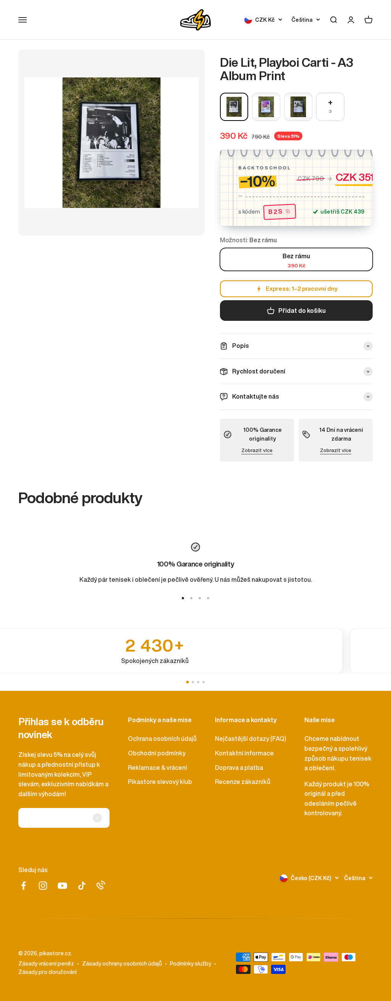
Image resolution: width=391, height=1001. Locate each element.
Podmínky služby (190, 963)
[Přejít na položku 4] (208, 598)
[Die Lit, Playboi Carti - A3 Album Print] (234, 107)
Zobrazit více (257, 450)
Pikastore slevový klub (160, 782)
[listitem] (195, 650)
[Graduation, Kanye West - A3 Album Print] (266, 107)
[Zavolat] (100, 885)
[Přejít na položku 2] (191, 598)
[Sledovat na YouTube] (62, 885)
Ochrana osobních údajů (162, 738)
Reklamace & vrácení (157, 767)
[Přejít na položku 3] (200, 598)
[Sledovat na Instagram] (43, 885)
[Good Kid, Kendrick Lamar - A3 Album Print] (298, 107)
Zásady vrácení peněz (46, 963)
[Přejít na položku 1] (183, 598)
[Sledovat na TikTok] (82, 885)
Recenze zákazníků (242, 782)
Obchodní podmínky (157, 753)
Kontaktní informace (244, 753)
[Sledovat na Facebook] (23, 885)
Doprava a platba (239, 767)
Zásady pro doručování (47, 972)
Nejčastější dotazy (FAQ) (250, 738)
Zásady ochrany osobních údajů (122, 963)
